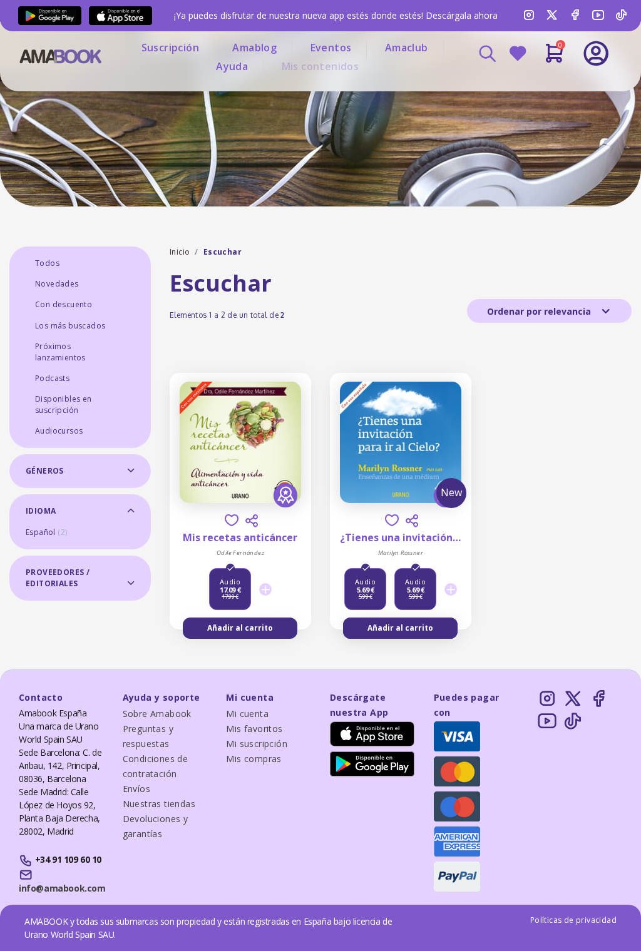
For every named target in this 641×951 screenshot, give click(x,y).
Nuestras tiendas (159, 804)
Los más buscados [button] (70, 325)
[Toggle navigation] (554, 87)
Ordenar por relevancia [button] (540, 311)
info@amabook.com (62, 888)
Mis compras (253, 759)
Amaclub (406, 47)
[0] (554, 58)
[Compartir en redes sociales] (251, 520)
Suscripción (170, 47)
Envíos (136, 789)
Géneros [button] (45, 470)
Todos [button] (47, 263)
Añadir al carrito (240, 628)
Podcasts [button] (52, 378)
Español (46, 532)
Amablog (254, 47)
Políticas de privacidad (573, 920)
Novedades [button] (57, 283)
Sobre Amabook (157, 714)
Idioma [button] (41, 511)
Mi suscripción (256, 744)
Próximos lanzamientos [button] (60, 352)
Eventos (331, 47)
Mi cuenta (247, 714)
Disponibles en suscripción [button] (63, 404)
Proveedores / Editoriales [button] (58, 578)
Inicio (180, 252)
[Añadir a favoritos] (231, 520)
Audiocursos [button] (59, 430)
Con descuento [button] (63, 304)
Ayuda (232, 66)
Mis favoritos (254, 729)
